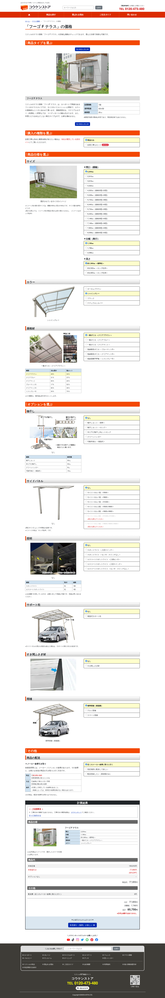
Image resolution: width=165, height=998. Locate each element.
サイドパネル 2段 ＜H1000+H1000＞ (101, 517)
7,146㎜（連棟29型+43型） (98, 218)
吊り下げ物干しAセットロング (99, 432)
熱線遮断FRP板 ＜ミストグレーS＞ (101, 358)
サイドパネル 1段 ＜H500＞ (98, 492)
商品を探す (51, 14)
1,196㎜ (90, 243)
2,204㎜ (90, 171)
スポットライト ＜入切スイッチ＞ (100, 550)
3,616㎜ (90, 181)
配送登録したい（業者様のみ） (99, 774)
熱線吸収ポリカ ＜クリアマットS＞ (101, 354)
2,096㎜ (90, 252)
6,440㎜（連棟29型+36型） (98, 214)
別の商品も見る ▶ (82, 49)
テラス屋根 (36, 21)
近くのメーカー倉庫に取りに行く (100, 764)
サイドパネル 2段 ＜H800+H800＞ (100, 511)
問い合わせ (132, 14)
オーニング (68, 958)
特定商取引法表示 (30, 967)
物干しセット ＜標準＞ (96, 422)
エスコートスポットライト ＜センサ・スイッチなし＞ (108, 568)
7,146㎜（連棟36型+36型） (98, 223)
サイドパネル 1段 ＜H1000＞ (98, 502)
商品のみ (90, 140)
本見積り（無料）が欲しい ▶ (82, 925)
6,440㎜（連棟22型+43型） (98, 204)
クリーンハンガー (94, 436)
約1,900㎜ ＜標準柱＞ (95, 263)
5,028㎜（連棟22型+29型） (98, 195)
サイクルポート (69, 955)
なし (89, 418)
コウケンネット (76, 812)
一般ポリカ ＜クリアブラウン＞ (99, 335)
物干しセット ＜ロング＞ (97, 427)
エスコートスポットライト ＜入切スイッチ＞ (104, 564)
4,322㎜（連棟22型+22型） (98, 190)
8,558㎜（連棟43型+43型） (98, 232)
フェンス (107, 955)
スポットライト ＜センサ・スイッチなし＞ (104, 554)
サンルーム (48, 958)
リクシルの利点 (29, 964)
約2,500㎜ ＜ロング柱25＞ (97, 268)
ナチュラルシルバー (95, 303)
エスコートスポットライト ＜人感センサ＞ (104, 559)
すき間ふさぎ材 (93, 666)
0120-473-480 (131, 9)
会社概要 (87, 964)
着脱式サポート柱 (94, 616)
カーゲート (88, 955)
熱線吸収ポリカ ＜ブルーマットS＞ (101, 349)
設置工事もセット (97, 144)
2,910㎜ (90, 176)
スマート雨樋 (92, 715)
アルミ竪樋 (91, 710)
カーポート (28, 955)
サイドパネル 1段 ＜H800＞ (98, 497)
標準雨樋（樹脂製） (95, 705)
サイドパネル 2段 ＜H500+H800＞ (100, 506)
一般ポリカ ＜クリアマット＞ (98, 344)
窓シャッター (108, 958)
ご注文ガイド (105, 14)
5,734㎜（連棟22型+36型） (98, 199)
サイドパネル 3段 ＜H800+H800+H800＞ (103, 525)
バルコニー (28, 958)
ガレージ (47, 955)
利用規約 (107, 964)
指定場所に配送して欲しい (97, 769)
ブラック (90, 298)
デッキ (86, 958)
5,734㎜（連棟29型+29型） (98, 209)
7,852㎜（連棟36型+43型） (98, 228)
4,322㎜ (90, 185)
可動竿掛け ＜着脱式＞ (96, 441)
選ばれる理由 (77, 14)
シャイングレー (93, 293)
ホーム (27, 21)
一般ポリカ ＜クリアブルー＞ (98, 340)
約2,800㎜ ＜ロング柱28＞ (97, 272)
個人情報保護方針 (130, 964)
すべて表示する (35, 815)
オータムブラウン (94, 289)
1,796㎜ (90, 248)
